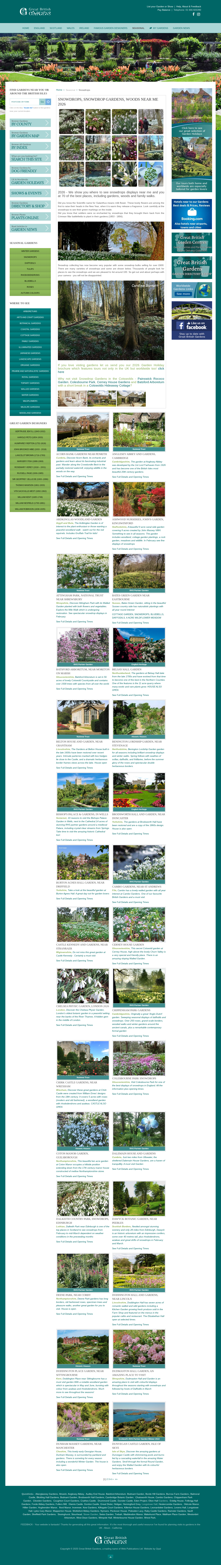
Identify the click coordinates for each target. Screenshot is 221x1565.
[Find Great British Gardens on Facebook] (194, 14)
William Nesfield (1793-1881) (30, 503)
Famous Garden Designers (110, 28)
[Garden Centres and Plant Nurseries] (30, 204)
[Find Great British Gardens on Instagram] (198, 14)
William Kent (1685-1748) (30, 497)
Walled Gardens (30, 389)
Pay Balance (164, 10)
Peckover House (118, 1511)
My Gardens (160, 28)
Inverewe (77, 1507)
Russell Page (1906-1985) (30, 473)
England (39, 28)
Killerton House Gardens (136, 1507)
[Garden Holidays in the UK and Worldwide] (30, 181)
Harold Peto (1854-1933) (30, 437)
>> (116, 1479)
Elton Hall (153, 1500)
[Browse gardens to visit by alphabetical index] (30, 146)
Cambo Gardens (164, 1497)
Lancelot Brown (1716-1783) (30, 455)
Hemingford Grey (131, 1504)
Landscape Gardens (30, 359)
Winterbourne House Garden (128, 1517)
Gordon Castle (91, 1504)
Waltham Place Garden (174, 1514)
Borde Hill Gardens (155, 1494)
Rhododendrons (30, 275)
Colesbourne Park (82, 382)
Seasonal (138, 28)
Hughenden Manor (47, 1507)
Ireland (84, 28)
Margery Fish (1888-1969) (30, 461)
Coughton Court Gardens (66, 1500)
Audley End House (95, 1494)
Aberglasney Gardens (46, 1494)
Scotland (56, 28)
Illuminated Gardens (30, 347)
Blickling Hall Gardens (48, 1497)
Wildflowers (30, 401)
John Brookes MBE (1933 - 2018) (30, 449)
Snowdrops (30, 257)
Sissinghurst (64, 1514)
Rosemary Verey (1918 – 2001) (30, 467)
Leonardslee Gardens (161, 1507)
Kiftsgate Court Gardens (110, 1507)
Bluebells (30, 281)
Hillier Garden (30, 1507)
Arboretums (30, 311)
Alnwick (63, 1494)
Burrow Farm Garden (177, 1494)
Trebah (118, 1514)
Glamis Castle (76, 1504)
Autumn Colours (30, 293)
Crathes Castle (88, 1500)
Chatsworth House (144, 1497)
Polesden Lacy (135, 1511)
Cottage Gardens (30, 335)
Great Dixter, (106, 1504)
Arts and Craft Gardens (30, 317)
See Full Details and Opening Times (74, 476)
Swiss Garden (106, 1514)
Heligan (118, 1504)
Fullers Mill (61, 1504)
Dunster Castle (125, 1500)
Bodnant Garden (135, 1494)
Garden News (181, 28)
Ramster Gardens (177, 1511)
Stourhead (76, 1514)
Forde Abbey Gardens (43, 1504)
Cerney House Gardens (113, 382)
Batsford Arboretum (150, 382)
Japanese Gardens (30, 353)
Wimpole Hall (105, 1517)
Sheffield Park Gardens (44, 1514)
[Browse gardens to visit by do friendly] (30, 169)
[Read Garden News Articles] (30, 228)
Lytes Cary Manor (43, 1511)
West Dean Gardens (86, 1517)
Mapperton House (62, 1511)
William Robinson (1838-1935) (30, 509)
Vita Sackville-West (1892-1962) (30, 491)
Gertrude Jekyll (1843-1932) (30, 431)
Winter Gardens (30, 251)
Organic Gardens (30, 365)
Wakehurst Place (152, 1514)
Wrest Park (149, 1517)
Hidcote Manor (191, 1504)
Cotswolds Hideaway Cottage (109, 385)
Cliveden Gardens (42, 1500)
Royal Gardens (30, 377)
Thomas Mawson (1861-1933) (30, 485)
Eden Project (140, 1500)
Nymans (104, 1511)
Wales (70, 28)
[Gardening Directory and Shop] (30, 216)
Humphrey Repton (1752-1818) (30, 443)
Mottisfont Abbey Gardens (86, 1511)
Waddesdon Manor (133, 1514)
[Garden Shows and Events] (30, 193)
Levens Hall (180, 1507)
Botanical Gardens (30, 323)
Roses (30, 287)
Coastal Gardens (30, 329)
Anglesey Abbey (76, 1494)
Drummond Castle (106, 1500)
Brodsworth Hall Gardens (91, 1497)
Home (25, 28)
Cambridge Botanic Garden (119, 1497)
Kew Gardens (90, 1507)
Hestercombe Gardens (170, 1504)
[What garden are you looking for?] (30, 157)
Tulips (30, 269)
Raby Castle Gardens (155, 1511)
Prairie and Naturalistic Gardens (30, 371)
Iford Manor (65, 1507)
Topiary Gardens (30, 383)
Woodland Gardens (30, 413)
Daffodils (30, 263)
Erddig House (177, 1500)
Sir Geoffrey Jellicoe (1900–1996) (30, 479)
